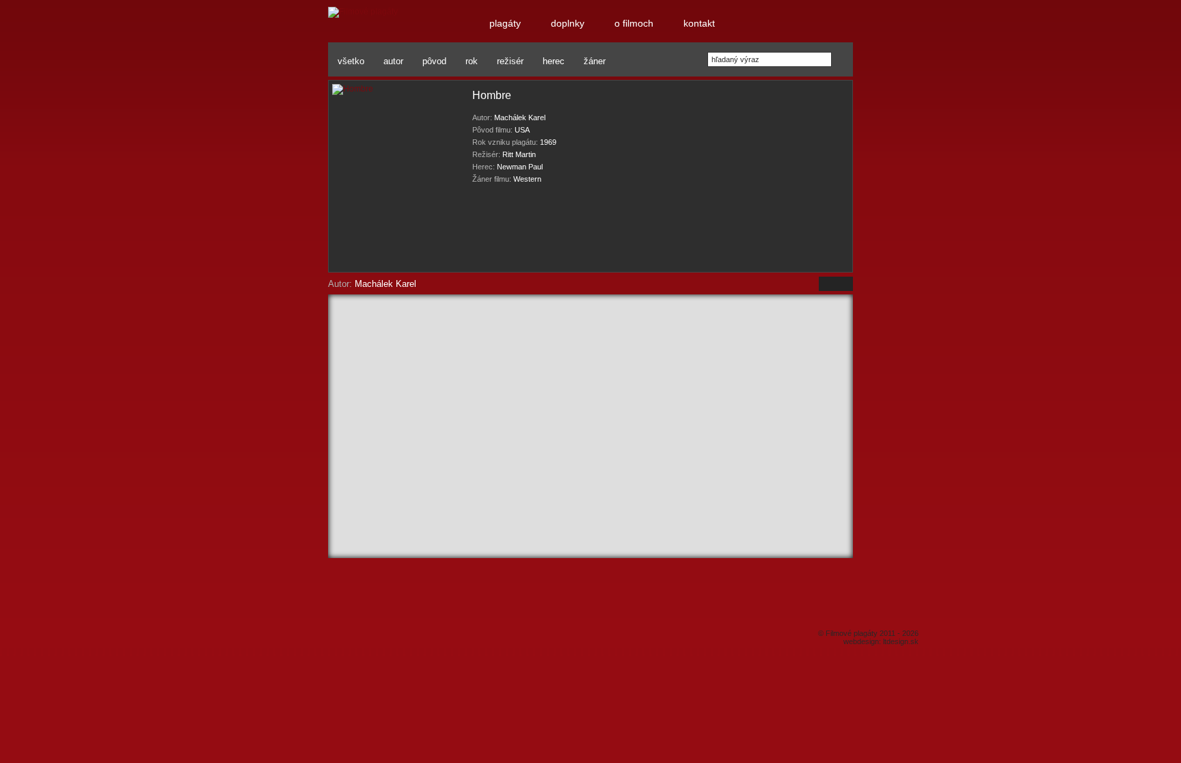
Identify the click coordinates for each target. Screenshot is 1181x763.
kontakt (830, 596)
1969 (548, 142)
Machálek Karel (519, 117)
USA (522, 130)
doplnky (728, 606)
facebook (350, 599)
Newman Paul (520, 167)
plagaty (778, 607)
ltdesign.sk (901, 641)
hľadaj (839, 59)
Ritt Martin (519, 154)
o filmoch (607, 617)
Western (527, 179)
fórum (667, 609)
